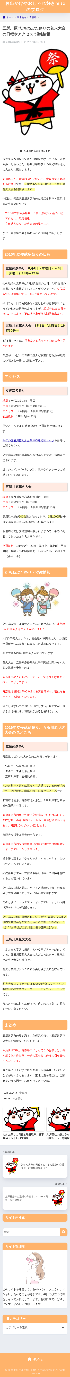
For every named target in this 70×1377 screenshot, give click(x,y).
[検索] (63, 1232)
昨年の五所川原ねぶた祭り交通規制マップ (28, 440)
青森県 (23, 1092)
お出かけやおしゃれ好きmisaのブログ (35, 6)
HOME (37, 1359)
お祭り (19, 1098)
